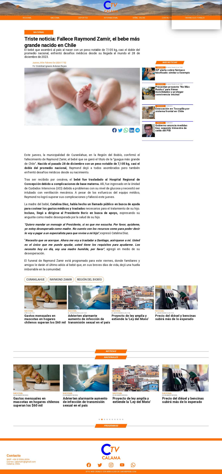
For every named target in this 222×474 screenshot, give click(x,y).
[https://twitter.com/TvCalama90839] (99, 466)
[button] (35, 279)
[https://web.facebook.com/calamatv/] (88, 466)
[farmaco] (148, 74)
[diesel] (176, 309)
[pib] (148, 131)
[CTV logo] (111, 12)
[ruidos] (148, 93)
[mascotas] (45, 309)
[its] (89, 309)
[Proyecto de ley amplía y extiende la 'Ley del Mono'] (133, 309)
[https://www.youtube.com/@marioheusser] (122, 466)
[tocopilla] (148, 112)
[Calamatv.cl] (18, 8)
